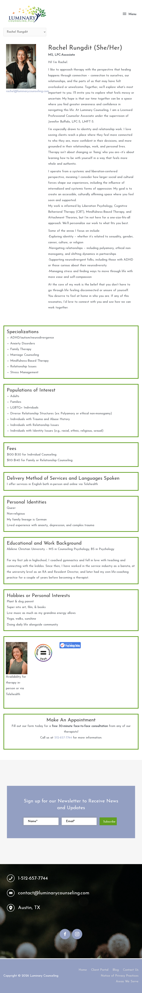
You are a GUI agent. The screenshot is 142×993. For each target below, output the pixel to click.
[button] (108, 821)
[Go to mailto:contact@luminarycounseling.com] (71, 893)
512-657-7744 (63, 737)
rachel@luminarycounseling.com (27, 91)
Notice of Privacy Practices (120, 975)
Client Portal (99, 970)
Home (83, 970)
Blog (116, 970)
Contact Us (131, 970)
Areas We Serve (127, 981)
